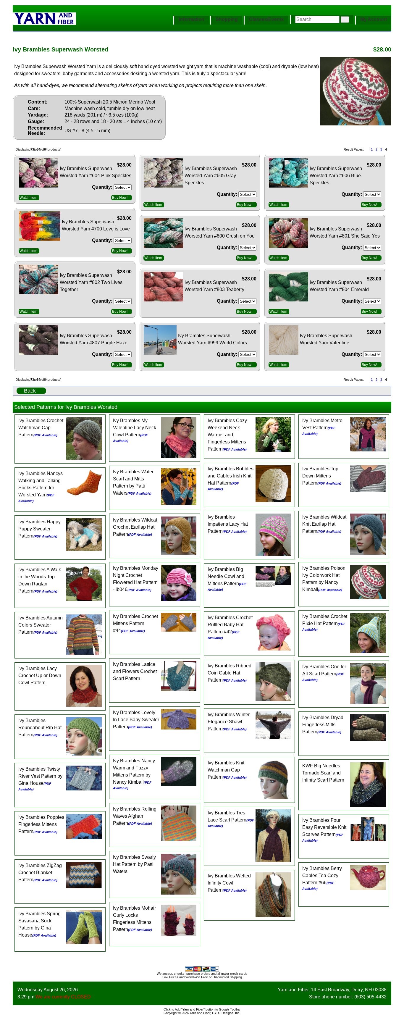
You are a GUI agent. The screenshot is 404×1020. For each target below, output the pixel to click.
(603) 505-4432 (370, 996)
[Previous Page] (366, 149)
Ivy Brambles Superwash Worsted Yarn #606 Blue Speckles (336, 175)
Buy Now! (119, 198)
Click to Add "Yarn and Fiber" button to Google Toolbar (202, 1009)
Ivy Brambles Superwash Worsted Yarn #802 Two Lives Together (91, 282)
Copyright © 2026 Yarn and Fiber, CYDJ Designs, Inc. (202, 1013)
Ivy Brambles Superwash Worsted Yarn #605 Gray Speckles (211, 175)
